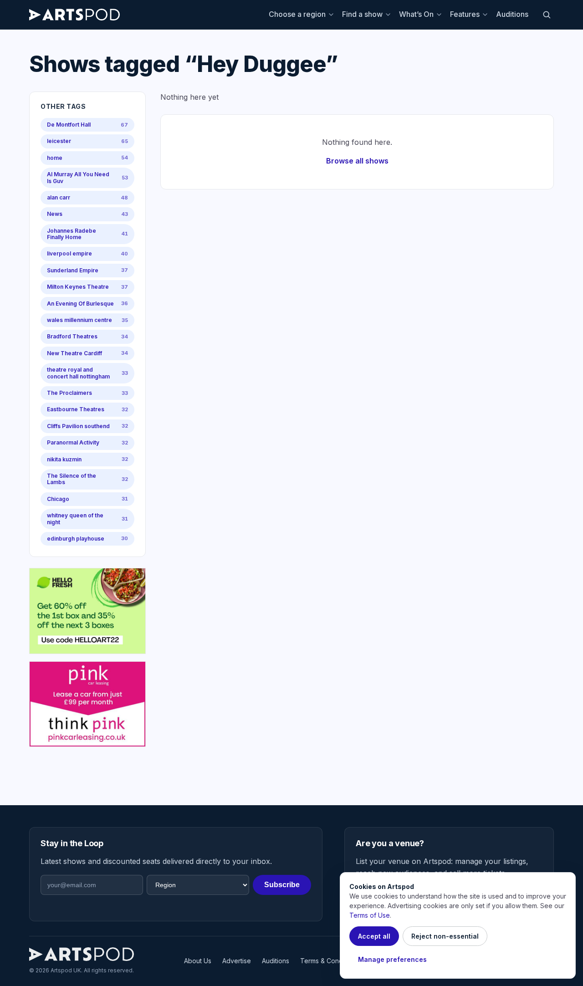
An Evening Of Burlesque (87, 303)
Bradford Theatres (87, 336)
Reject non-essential (445, 936)
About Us (197, 961)
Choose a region (297, 14)
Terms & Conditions (329, 961)
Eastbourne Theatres (87, 409)
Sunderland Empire (87, 270)
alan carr (87, 197)
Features (465, 14)
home (87, 157)
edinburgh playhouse (87, 538)
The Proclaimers (87, 392)
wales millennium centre (87, 320)
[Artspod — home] (74, 14)
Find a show (362, 14)
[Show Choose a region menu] (332, 14)
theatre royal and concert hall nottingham (87, 372)
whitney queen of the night (87, 518)
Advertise (236, 961)
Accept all (374, 936)
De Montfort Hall (87, 124)
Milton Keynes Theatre (87, 286)
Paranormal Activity (87, 442)
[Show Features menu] (486, 14)
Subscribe (282, 885)
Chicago (87, 499)
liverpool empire (87, 253)
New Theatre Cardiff (87, 353)
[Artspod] (81, 954)
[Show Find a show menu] (389, 14)
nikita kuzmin (87, 459)
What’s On (416, 14)
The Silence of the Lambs (87, 478)
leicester (87, 141)
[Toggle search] (546, 14)
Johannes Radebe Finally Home (87, 233)
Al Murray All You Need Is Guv (87, 177)
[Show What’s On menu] (440, 14)
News (87, 213)
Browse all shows (357, 160)
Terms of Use (369, 915)
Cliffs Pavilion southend (87, 426)
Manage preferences (392, 959)
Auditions (512, 14)
